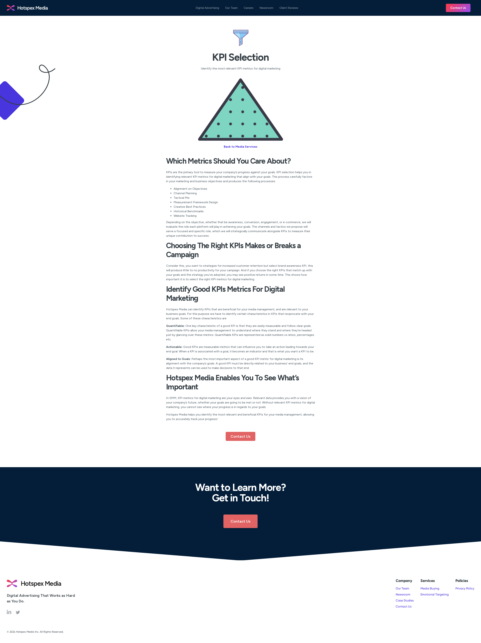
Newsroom (266, 8)
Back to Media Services (240, 146)
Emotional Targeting (434, 594)
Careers (248, 8)
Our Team (231, 8)
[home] (27, 8)
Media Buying (429, 588)
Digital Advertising (207, 8)
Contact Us (458, 8)
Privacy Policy (464, 588)
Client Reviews (288, 8)
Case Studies (405, 600)
